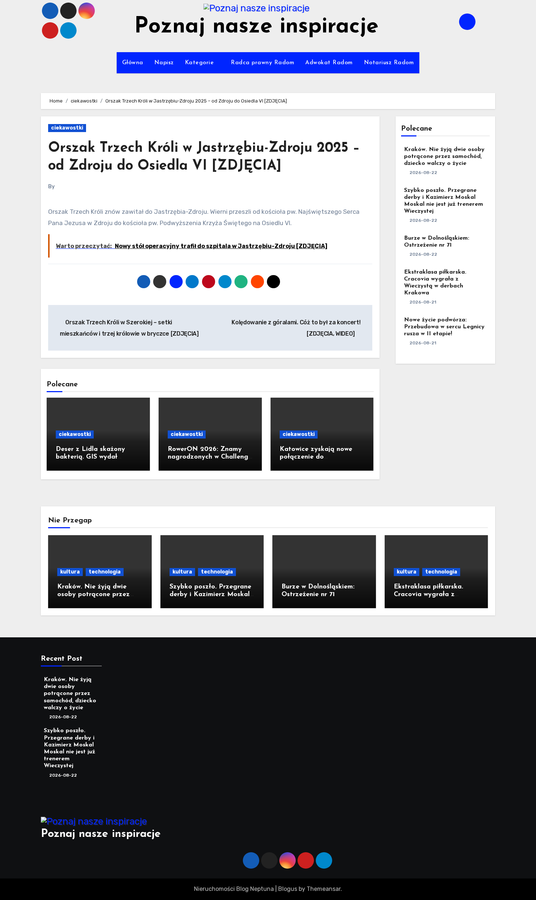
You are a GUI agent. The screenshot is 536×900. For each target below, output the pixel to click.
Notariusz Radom (389, 63)
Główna (132, 63)
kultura (70, 572)
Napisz (164, 63)
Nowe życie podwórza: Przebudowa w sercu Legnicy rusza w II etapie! (444, 327)
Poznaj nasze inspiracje (256, 27)
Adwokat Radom (329, 63)
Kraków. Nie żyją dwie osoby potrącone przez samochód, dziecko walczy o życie (444, 156)
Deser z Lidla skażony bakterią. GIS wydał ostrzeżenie (90, 457)
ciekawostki (67, 128)
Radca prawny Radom (262, 63)
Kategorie (200, 63)
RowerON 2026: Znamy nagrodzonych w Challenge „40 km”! (210, 457)
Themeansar (324, 888)
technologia (105, 572)
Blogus (287, 888)
